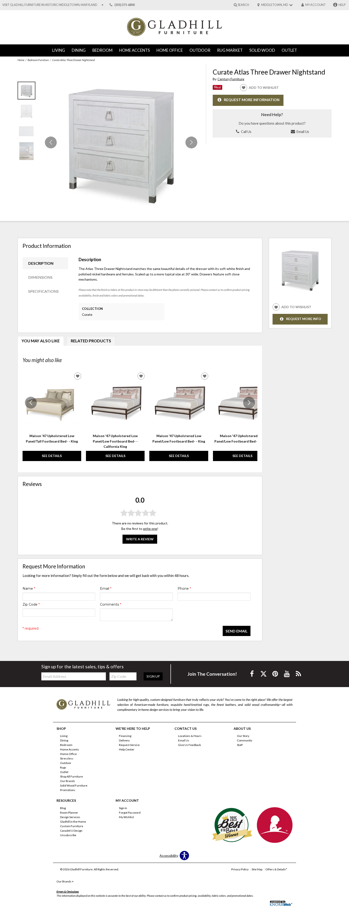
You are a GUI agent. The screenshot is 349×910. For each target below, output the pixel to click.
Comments (110, 604)
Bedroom (102, 50)
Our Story (243, 736)
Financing (125, 736)
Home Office (169, 50)
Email (105, 588)
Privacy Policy (240, 869)
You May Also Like (41, 340)
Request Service (129, 745)
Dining (79, 50)
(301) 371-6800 (124, 5)
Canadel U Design (71, 830)
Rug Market (230, 50)
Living (58, 50)
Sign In (123, 808)
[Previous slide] (31, 403)
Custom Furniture (71, 826)
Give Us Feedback (189, 745)
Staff (240, 745)
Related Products (91, 340)
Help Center (126, 749)
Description (40, 263)
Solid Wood (262, 50)
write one (150, 528)
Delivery (124, 740)
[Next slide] (249, 403)
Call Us (245, 131)
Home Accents (134, 50)
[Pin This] (217, 88)
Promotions (67, 790)
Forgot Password (130, 812)
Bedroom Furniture (38, 60)
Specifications (43, 291)
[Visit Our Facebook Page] (252, 674)
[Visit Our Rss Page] (298, 674)
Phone (184, 588)
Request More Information (251, 100)
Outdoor (199, 50)
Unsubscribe (68, 835)
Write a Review (140, 539)
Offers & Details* (276, 869)
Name (29, 588)
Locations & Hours (190, 736)
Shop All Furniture (71, 776)
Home (21, 60)
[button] (191, 142)
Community (244, 740)
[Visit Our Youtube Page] (287, 674)
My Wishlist (126, 817)
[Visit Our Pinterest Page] (275, 674)
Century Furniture (230, 79)
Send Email (237, 631)
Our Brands (67, 781)
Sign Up (153, 676)
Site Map (257, 869)
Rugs (63, 767)
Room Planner (69, 812)
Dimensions (40, 277)
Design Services (70, 817)
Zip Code (31, 604)
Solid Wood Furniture (73, 785)
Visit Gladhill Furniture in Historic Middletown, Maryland (49, 5)
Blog (63, 808)
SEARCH (243, 4)
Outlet (289, 50)
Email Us (302, 131)
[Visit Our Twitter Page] (264, 674)
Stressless (66, 758)
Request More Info (303, 319)
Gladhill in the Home (73, 821)
